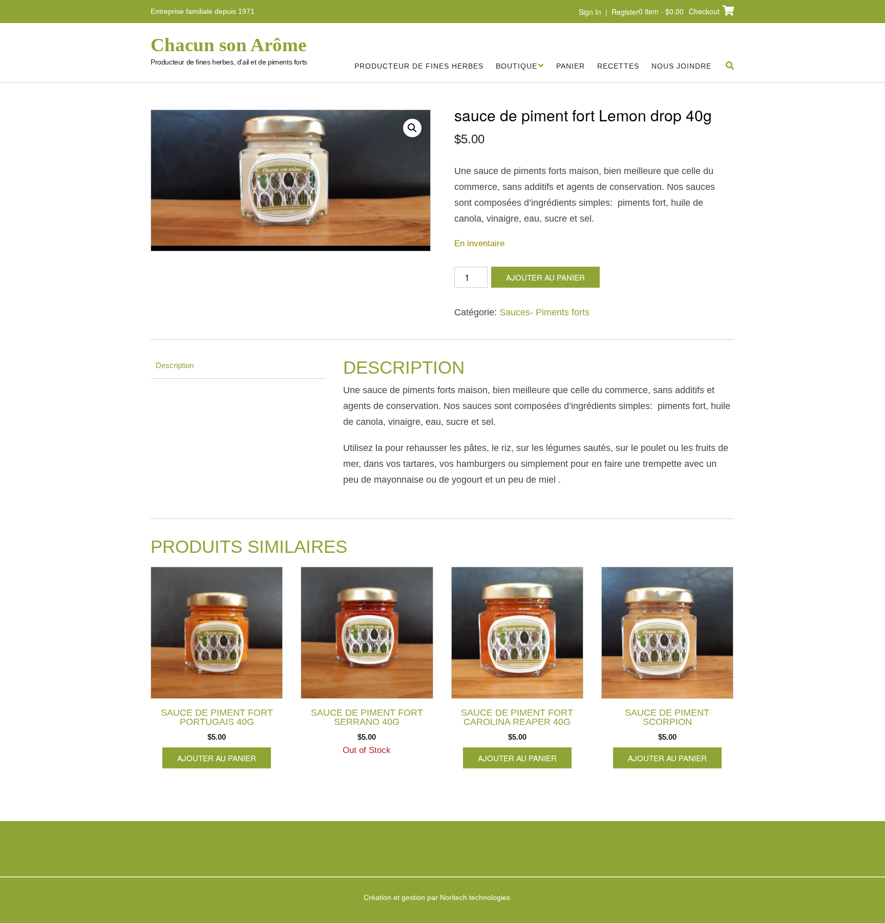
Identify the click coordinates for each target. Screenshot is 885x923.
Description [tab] (175, 365)
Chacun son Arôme (228, 45)
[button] (412, 128)
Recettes (618, 66)
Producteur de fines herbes (418, 66)
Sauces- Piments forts (544, 312)
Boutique (516, 66)
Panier (570, 66)
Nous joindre (681, 66)
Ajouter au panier (545, 277)
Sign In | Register (609, 12)
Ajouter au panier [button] (216, 758)
